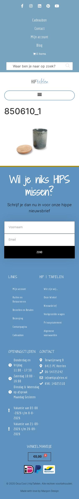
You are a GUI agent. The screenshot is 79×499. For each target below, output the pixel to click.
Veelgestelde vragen (54, 314)
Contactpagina (20, 326)
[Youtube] (57, 6)
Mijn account (39, 37)
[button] (39, 94)
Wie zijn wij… (51, 289)
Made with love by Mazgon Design (39, 491)
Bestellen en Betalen (23, 310)
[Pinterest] (48, 6)
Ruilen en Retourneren (19, 299)
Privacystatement (53, 322)
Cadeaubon (39, 20)
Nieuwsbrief (50, 305)
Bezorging (18, 318)
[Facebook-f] (22, 6)
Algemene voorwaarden (50, 333)
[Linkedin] (39, 6)
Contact (40, 28)
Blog (39, 45)
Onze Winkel (50, 297)
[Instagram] (31, 6)
